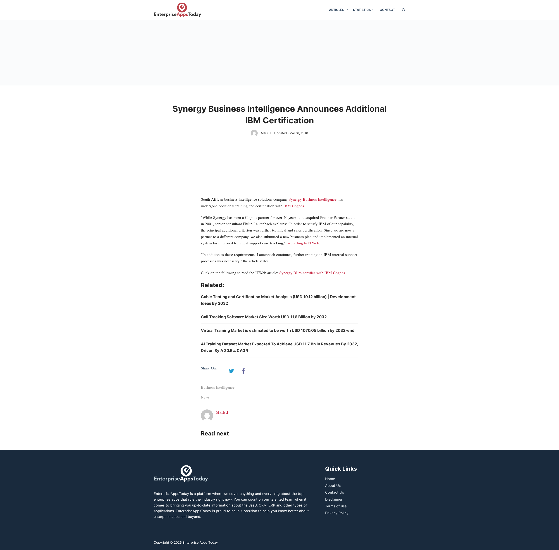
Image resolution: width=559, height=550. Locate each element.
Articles (336, 10)
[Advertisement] (279, 52)
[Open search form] (403, 10)
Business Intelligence (218, 387)
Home (330, 479)
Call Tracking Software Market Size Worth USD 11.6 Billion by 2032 (264, 317)
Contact (387, 10)
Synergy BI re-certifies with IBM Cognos (312, 272)
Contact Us (334, 492)
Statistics (362, 10)
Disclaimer (333, 499)
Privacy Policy (337, 513)
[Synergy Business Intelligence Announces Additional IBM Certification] (231, 371)
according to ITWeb (303, 242)
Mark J (266, 133)
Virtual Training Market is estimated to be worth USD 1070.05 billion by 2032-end (277, 330)
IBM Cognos (293, 205)
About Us (333, 485)
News (205, 397)
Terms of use (336, 506)
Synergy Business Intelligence (312, 199)
